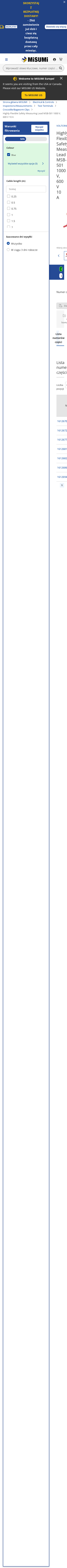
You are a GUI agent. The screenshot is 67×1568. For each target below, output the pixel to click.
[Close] (61, 78)
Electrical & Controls (43, 102)
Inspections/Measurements (17, 105)
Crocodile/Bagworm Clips (16, 109)
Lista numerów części (57, 338)
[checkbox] (26, 155)
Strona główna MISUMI (15, 102)
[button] (33, 95)
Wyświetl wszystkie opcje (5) (23, 163)
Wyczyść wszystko (39, 128)
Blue (13, 155)
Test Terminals (45, 105)
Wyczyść (41, 170)
